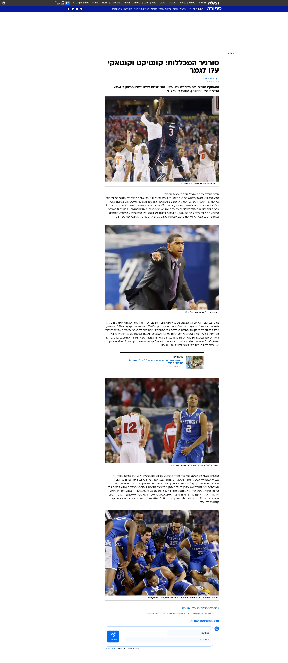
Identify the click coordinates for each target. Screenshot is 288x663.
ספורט (192, 3)
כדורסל (154, 9)
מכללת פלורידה (168, 614)
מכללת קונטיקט (212, 614)
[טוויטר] (73, 9)
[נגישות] (4, 3)
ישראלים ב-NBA (141, 9)
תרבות (172, 3)
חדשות (202, 3)
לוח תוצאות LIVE (195, 9)
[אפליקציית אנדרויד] (81, 9)
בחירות (182, 3)
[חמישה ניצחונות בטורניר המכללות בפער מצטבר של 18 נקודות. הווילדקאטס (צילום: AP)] (162, 555)
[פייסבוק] (68, 9)
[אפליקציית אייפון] (77, 9)
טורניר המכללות (153, 614)
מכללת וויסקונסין (183, 614)
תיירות (127, 3)
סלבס (162, 3)
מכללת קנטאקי (197, 614)
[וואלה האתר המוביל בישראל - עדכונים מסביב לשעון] (213, 2)
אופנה (104, 3)
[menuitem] (200, 3)
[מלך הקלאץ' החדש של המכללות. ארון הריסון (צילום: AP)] (162, 423)
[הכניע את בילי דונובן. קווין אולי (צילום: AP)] (162, 270)
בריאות (137, 3)
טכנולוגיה (115, 3)
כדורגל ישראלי (179, 9)
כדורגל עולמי (165, 9)
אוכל (146, 3)
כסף (154, 3)
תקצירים (128, 9)
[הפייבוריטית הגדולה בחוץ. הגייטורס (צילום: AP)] (162, 141)
